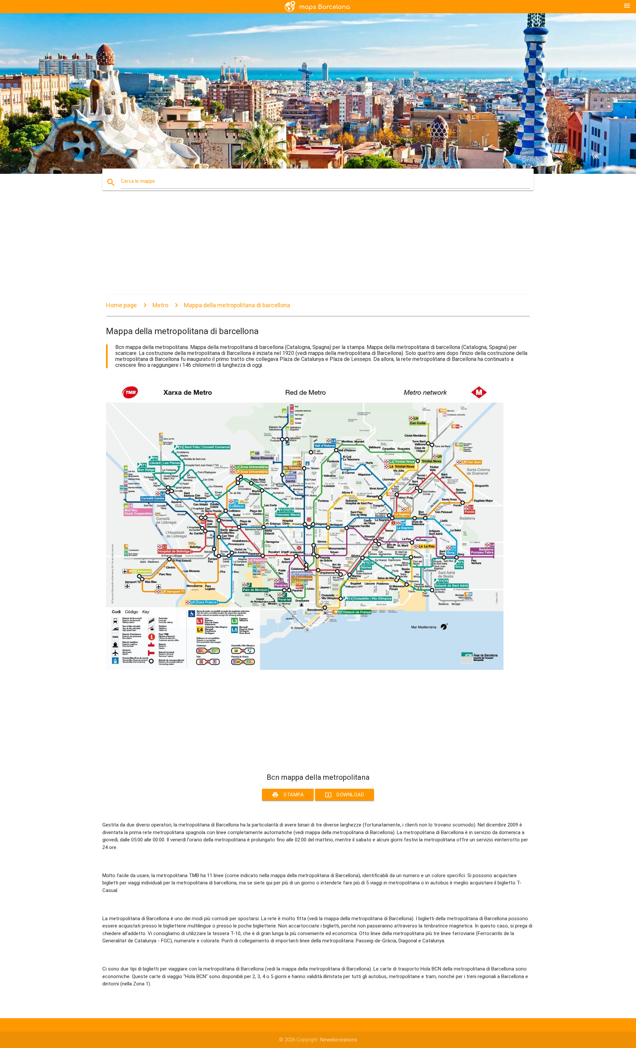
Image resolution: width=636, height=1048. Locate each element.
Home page (121, 305)
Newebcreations (338, 1040)
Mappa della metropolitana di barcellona (237, 305)
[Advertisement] (305, 248)
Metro (160, 305)
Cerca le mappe (138, 181)
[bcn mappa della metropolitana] (305, 668)
